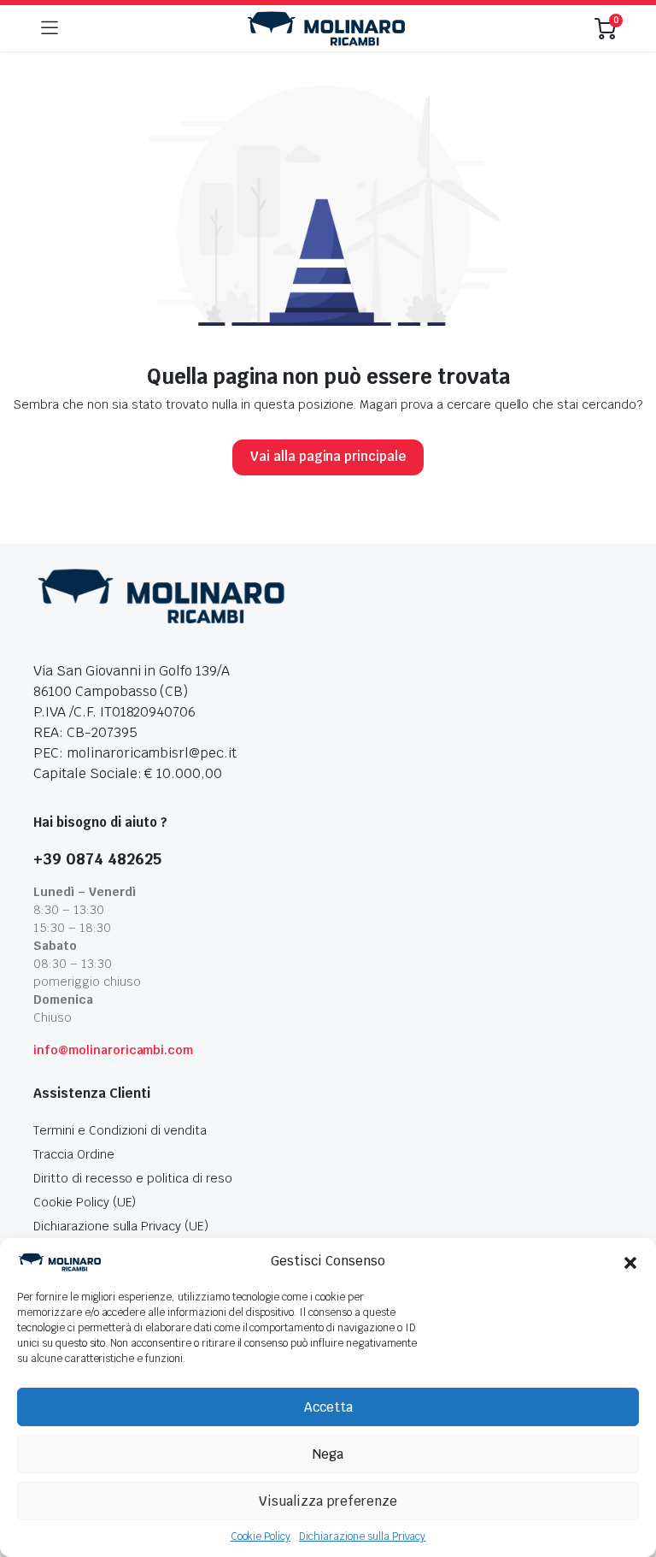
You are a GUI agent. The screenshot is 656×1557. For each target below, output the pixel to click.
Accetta (328, 1407)
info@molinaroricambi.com (113, 1050)
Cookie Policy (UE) (84, 1202)
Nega (328, 1454)
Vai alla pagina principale (328, 456)
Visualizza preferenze (328, 1501)
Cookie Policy (261, 1536)
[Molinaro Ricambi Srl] (326, 29)
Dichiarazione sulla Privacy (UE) (120, 1226)
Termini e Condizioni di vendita (120, 1130)
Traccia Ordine (73, 1154)
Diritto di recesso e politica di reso (132, 1178)
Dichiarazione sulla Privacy (362, 1536)
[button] (630, 1262)
